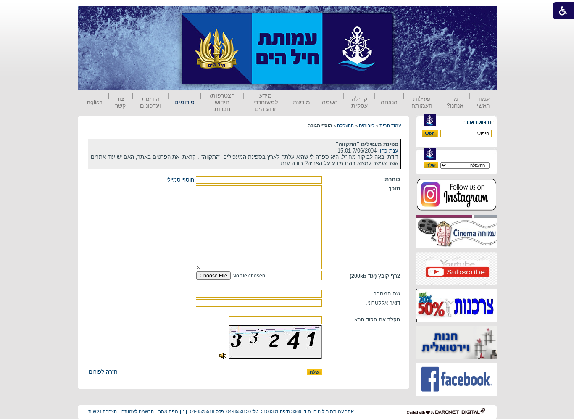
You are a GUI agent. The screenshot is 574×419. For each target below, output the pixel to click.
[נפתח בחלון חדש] (456, 209)
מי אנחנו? (455, 102)
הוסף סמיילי (180, 180)
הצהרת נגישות (102, 411)
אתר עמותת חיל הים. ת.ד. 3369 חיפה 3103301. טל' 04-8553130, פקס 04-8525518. (271, 411)
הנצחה (389, 102)
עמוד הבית (390, 125)
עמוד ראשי (483, 102)
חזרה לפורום (103, 372)
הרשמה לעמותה (137, 411)
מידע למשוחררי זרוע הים (265, 102)
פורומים (184, 102)
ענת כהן (389, 151)
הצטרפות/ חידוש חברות (222, 102)
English (93, 102)
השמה (330, 102)
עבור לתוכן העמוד (408, 14)
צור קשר (120, 102)
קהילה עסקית (359, 102)
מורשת (301, 102)
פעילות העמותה (421, 102)
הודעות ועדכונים (150, 102)
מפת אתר (168, 411)
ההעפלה (345, 125)
